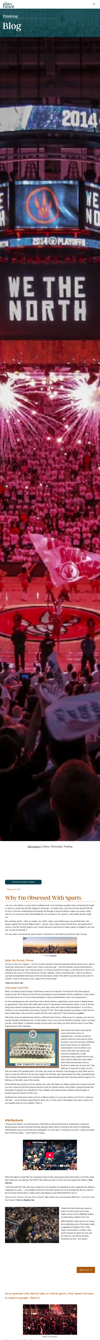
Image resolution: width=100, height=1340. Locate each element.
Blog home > (34, 846)
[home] (8, 5)
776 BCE (8, 970)
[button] (94, 4)
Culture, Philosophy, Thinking (57, 846)
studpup (53, 955)
